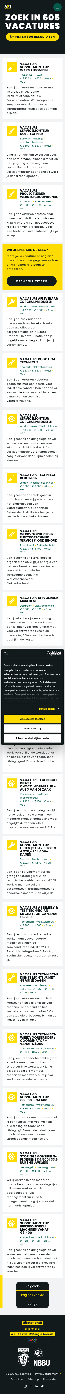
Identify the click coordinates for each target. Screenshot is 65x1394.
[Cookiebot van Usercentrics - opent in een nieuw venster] (46, 653)
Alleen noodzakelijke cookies (32, 738)
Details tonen (47, 708)
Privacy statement (46, 1374)
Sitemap (33, 1379)
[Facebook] (31, 1386)
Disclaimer (17, 1379)
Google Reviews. (43, 1334)
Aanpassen (30, 728)
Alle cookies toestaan (32, 718)
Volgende (33, 1286)
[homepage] (7, 7)
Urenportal (49, 1379)
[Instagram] (25, 1386)
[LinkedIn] (37, 1386)
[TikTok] (42, 1386)
